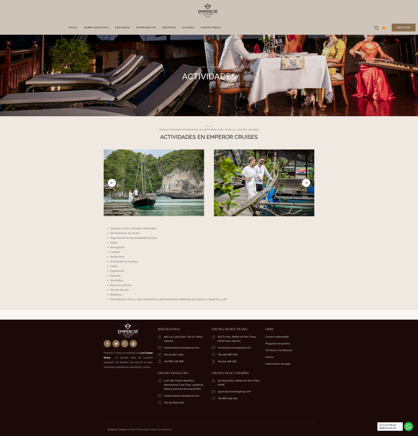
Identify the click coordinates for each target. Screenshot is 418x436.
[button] (112, 183)
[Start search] (376, 28)
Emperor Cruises (117, 429)
